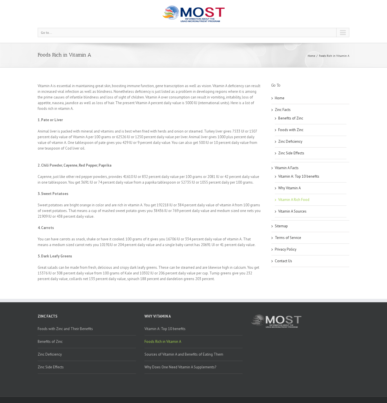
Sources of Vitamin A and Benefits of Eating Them (183, 354)
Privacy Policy (285, 249)
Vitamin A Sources (292, 211)
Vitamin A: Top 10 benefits (298, 176)
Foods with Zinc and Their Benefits (65, 328)
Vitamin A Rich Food (293, 199)
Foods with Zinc (290, 129)
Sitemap (281, 226)
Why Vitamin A (289, 188)
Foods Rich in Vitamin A (162, 341)
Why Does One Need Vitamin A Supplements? (180, 367)
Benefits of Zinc (290, 118)
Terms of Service (288, 237)
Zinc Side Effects (291, 153)
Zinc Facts (283, 109)
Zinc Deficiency (290, 141)
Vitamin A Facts (287, 167)
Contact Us (283, 261)
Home (311, 56)
